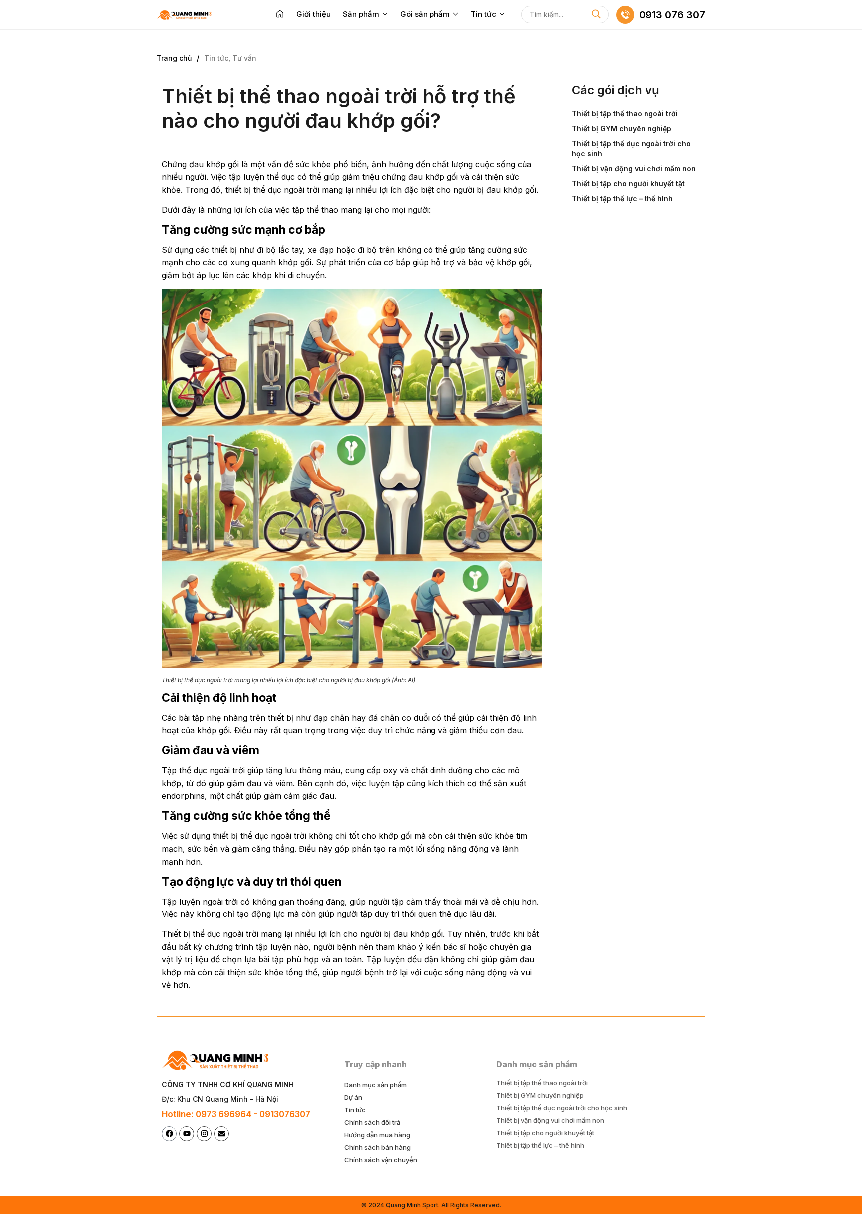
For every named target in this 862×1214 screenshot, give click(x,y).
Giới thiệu (313, 14)
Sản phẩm (361, 14)
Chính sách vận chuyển (380, 1160)
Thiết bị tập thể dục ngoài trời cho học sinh (631, 148)
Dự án (353, 1097)
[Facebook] (169, 1133)
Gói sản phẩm (425, 14)
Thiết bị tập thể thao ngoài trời (625, 113)
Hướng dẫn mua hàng (377, 1135)
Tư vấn (244, 58)
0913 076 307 (672, 15)
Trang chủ (174, 58)
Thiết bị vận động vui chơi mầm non (634, 168)
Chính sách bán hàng (377, 1147)
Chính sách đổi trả (372, 1122)
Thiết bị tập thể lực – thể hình (622, 198)
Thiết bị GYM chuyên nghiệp (621, 128)
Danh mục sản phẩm (375, 1085)
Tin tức (483, 14)
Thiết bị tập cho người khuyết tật (628, 183)
